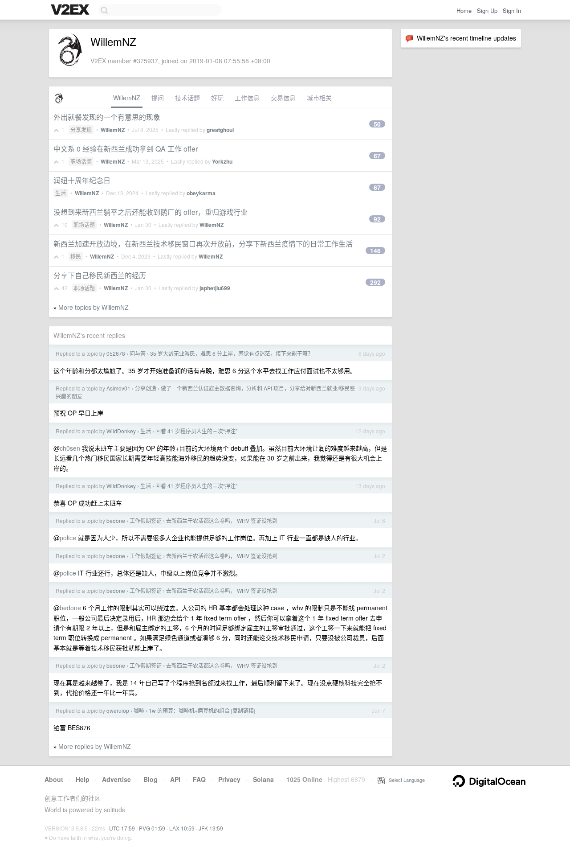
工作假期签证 (146, 520)
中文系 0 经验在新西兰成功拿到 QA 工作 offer (125, 149)
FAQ (199, 779)
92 (377, 218)
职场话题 (81, 161)
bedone (115, 520)
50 (377, 123)
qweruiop (117, 710)
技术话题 (187, 97)
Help (83, 779)
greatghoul (220, 130)
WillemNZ (126, 97)
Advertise (116, 779)
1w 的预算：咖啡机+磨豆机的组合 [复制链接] (202, 710)
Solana (263, 779)
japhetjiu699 (215, 288)
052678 (115, 353)
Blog (150, 779)
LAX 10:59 (182, 828)
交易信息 (283, 97)
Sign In (512, 10)
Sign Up (487, 10)
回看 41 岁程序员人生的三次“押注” (196, 431)
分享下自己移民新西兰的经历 (99, 275)
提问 (157, 97)
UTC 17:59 (122, 828)
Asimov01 (118, 388)
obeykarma (201, 193)
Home (464, 10)
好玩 (217, 97)
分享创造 (145, 388)
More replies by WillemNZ (94, 746)
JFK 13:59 (211, 828)
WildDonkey (121, 431)
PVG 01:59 (152, 828)
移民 (75, 256)
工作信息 (247, 97)
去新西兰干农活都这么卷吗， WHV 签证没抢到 (221, 520)
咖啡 (139, 710)
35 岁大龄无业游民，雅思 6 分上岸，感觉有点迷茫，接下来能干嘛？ (231, 353)
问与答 (138, 353)
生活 (60, 193)
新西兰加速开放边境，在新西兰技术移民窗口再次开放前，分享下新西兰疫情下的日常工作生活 (203, 243)
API (175, 779)
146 (375, 250)
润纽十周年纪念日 (81, 180)
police (68, 537)
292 (375, 282)
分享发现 (81, 129)
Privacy (229, 779)
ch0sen (70, 448)
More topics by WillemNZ (93, 307)
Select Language (405, 779)
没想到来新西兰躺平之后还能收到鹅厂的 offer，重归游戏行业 (150, 212)
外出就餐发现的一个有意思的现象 (106, 117)
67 (377, 155)
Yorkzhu (222, 161)
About (54, 779)
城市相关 (319, 97)
